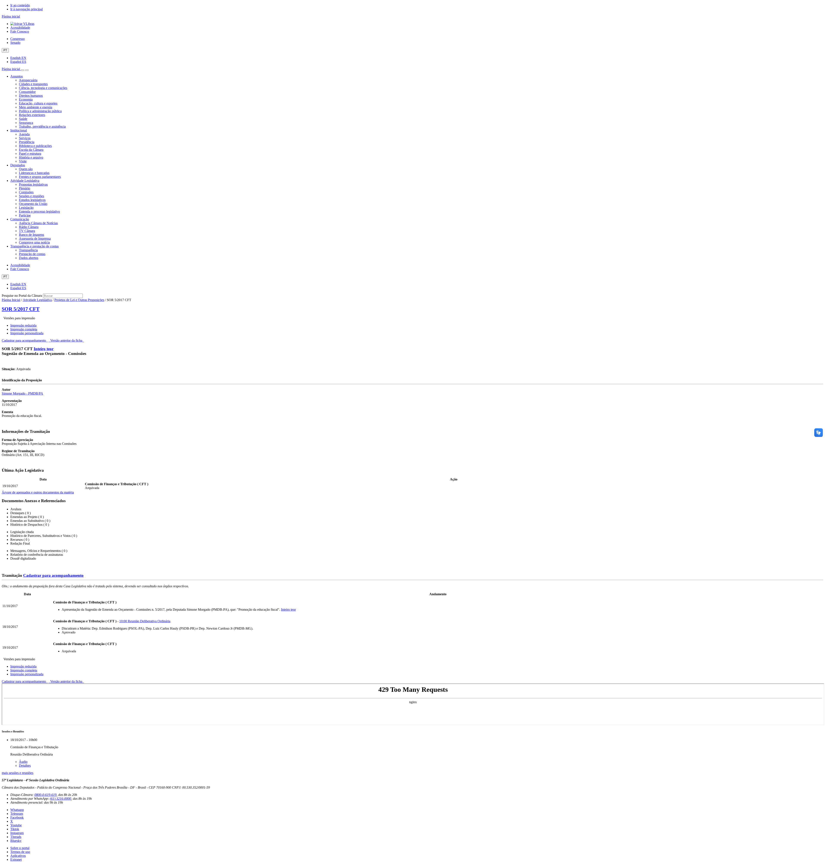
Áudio (23, 762)
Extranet (16, 859)
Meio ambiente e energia (35, 107)
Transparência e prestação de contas (34, 246)
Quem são (26, 169)
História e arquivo (31, 157)
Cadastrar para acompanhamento (25, 340)
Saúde (23, 119)
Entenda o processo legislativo (39, 211)
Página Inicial (11, 300)
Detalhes (25, 765)
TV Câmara (27, 231)
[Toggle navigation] (22, 70)
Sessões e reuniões (31, 196)
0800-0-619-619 (45, 795)
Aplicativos (18, 855)
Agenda (24, 134)
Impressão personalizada (26, 333)
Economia (26, 99)
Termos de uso (20, 852)
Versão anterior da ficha (66, 340)
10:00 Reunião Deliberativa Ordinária (144, 621)
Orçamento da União (33, 204)
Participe (25, 215)
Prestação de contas (32, 254)
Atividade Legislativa (24, 180)
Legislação (26, 207)
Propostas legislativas (33, 184)
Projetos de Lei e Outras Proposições (79, 300)
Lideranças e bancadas (34, 173)
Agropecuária (28, 80)
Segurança (26, 122)
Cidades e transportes (33, 84)
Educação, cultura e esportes (38, 103)
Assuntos (16, 76)
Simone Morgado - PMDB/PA (22, 393)
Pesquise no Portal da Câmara (22, 295)
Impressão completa (23, 329)
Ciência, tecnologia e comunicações (43, 88)
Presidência (26, 142)
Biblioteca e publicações (35, 146)
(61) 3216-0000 (60, 798)
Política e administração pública (40, 111)
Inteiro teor (43, 349)
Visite (23, 161)
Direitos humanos (31, 95)
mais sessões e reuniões (17, 773)
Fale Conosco (19, 31)
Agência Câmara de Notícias (38, 223)
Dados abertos (28, 258)
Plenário (24, 188)
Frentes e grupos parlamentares (40, 177)
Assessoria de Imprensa (35, 238)
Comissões (26, 192)
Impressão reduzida (23, 325)
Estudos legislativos (32, 200)
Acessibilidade (20, 27)
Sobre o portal (19, 848)
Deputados (17, 165)
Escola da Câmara (31, 149)
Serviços (25, 138)
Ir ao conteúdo (20, 5)
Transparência (28, 250)
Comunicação (19, 219)
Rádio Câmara (28, 227)
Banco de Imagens (31, 234)
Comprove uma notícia (34, 242)
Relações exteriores (32, 115)
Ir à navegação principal (26, 9)
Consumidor (27, 92)
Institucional (18, 130)
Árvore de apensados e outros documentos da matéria (38, 492)
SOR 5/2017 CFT (21, 309)
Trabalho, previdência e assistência (42, 126)
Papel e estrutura (30, 153)
